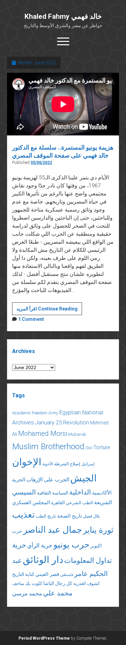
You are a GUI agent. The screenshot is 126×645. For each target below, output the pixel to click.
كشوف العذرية (86, 583)
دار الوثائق (43, 559)
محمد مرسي (27, 593)
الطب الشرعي (79, 502)
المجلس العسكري (31, 503)
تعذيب (23, 515)
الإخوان (26, 462)
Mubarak (77, 434)
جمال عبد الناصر (52, 530)
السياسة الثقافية (52, 492)
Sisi (88, 447)
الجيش (83, 478)
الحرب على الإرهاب (47, 479)
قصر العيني (47, 574)
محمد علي (58, 593)
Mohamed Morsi (42, 433)
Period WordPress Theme (44, 638)
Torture (101, 447)
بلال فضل (91, 516)
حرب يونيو (71, 544)
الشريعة (103, 502)
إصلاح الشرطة (67, 463)
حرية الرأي (39, 545)
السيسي (24, 492)
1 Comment (31, 319)
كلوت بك (33, 583)
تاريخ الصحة (69, 516)
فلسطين (66, 575)
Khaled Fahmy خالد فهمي (63, 16)
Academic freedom (29, 412)
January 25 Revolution (62, 422)
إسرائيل (87, 464)
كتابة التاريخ (23, 574)
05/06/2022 (41, 162)
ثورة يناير (98, 530)
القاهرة (58, 502)
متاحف (18, 583)
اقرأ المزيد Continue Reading (49, 310)
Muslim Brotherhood (48, 446)
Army (53, 413)
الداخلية (80, 492)
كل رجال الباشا (57, 583)
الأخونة (47, 464)
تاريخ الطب (46, 516)
